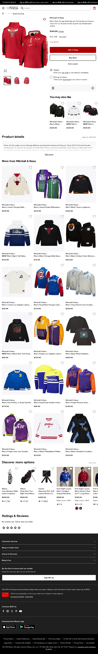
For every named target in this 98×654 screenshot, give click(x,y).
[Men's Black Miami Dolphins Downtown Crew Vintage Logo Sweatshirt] (81, 330)
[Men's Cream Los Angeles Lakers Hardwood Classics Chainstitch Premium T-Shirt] (17, 281)
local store (67, 79)
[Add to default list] (62, 103)
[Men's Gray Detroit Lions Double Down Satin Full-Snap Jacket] (81, 281)
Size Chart (62, 37)
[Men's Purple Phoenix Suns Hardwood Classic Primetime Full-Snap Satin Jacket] (81, 379)
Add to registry (73, 64)
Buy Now (73, 58)
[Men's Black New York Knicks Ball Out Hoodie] (17, 330)
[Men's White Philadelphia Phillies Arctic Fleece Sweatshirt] (49, 428)
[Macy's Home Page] (12, 8)
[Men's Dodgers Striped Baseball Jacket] (65, 477)
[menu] (3, 8)
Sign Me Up (49, 578)
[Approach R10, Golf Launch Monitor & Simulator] (46, 477)
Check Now (29, 597)
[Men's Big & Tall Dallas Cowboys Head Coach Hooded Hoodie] (17, 233)
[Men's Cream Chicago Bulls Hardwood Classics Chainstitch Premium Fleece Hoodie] (17, 184)
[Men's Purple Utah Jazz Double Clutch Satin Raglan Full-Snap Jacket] (17, 428)
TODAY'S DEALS (9, 2)
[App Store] (9, 626)
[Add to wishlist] (44, 19)
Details (61, 31)
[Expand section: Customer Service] (49, 541)
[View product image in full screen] (5, 70)
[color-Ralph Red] (76, 508)
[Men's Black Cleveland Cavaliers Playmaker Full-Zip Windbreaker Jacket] (81, 428)
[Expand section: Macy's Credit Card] (49, 548)
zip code (65, 72)
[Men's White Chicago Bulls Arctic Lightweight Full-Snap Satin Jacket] (73, 111)
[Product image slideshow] (25, 45)
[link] (57, 124)
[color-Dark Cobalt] (80, 508)
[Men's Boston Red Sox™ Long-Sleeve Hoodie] (83, 477)
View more (49, 154)
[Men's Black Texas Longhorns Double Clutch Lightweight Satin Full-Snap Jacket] (81, 184)
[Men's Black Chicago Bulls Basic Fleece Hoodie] (49, 233)
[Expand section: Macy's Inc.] (49, 560)
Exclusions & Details (17, 597)
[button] (8, 13)
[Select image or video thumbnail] (7, 80)
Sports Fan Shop (18, 13)
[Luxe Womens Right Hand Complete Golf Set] (10, 477)
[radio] (77, 508)
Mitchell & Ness (57, 18)
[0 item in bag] (94, 8)
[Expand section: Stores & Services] (49, 554)
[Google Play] (27, 626)
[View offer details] (73, 88)
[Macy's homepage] (3, 13)
